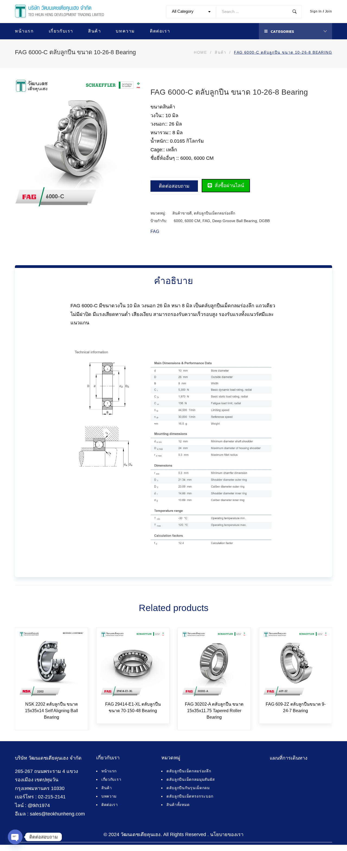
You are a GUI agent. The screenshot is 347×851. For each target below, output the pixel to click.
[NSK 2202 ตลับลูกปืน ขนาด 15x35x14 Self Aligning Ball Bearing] (51, 664)
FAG (206, 221)
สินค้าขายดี (182, 213)
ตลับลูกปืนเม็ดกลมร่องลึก (214, 213)
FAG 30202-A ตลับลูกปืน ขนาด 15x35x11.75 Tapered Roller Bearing (214, 710)
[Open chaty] (15, 837)
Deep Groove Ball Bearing (234, 221)
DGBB (264, 221)
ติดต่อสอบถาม (174, 186)
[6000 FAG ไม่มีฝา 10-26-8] (138, 202)
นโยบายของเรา (226, 834)
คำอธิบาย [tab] (173, 281)
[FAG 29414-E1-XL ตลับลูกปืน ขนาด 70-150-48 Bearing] (133, 664)
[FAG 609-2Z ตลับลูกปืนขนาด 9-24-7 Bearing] (295, 664)
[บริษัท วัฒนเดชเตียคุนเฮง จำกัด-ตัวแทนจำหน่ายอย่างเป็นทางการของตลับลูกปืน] (59, 11)
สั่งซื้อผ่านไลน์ (228, 185)
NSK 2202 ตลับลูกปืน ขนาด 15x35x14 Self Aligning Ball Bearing (51, 710)
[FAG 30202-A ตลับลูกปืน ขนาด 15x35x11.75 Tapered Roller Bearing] (214, 664)
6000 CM (192, 221)
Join (328, 11)
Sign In (316, 11)
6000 (178, 221)
